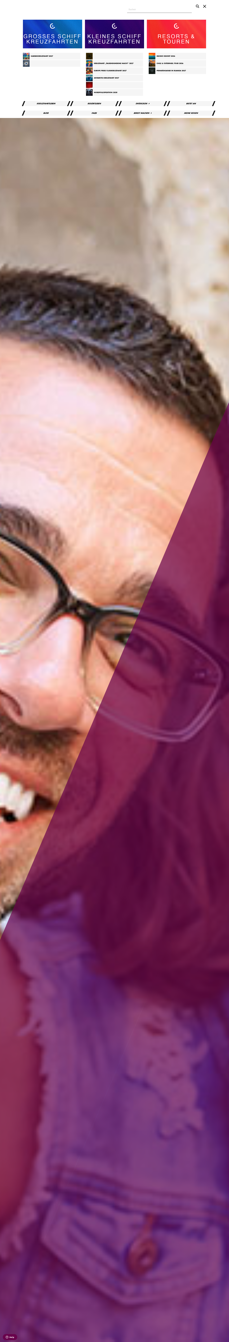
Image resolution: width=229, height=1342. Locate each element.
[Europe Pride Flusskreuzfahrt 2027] (89, 73)
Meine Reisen (191, 113)
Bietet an (191, 104)
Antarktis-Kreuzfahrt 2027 (106, 78)
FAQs (94, 113)
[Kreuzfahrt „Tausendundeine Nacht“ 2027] (89, 66)
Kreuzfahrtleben (46, 104)
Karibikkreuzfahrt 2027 (42, 56)
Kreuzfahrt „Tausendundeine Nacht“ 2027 (113, 63)
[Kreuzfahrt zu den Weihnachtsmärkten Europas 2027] (89, 88)
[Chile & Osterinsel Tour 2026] (152, 66)
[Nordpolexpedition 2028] (89, 95)
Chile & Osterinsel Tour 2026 (170, 63)
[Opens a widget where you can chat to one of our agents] (10, 1337)
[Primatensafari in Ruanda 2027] (152, 73)
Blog (46, 113)
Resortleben (94, 104)
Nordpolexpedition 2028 (105, 92)
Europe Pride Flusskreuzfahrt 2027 (110, 70)
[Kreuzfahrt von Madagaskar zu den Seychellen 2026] (89, 59)
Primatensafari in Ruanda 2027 (171, 70)
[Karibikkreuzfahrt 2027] (26, 59)
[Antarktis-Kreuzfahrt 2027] (89, 81)
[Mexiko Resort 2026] (152, 59)
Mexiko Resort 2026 (166, 56)
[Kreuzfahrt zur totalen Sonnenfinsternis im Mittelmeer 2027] (26, 66)
